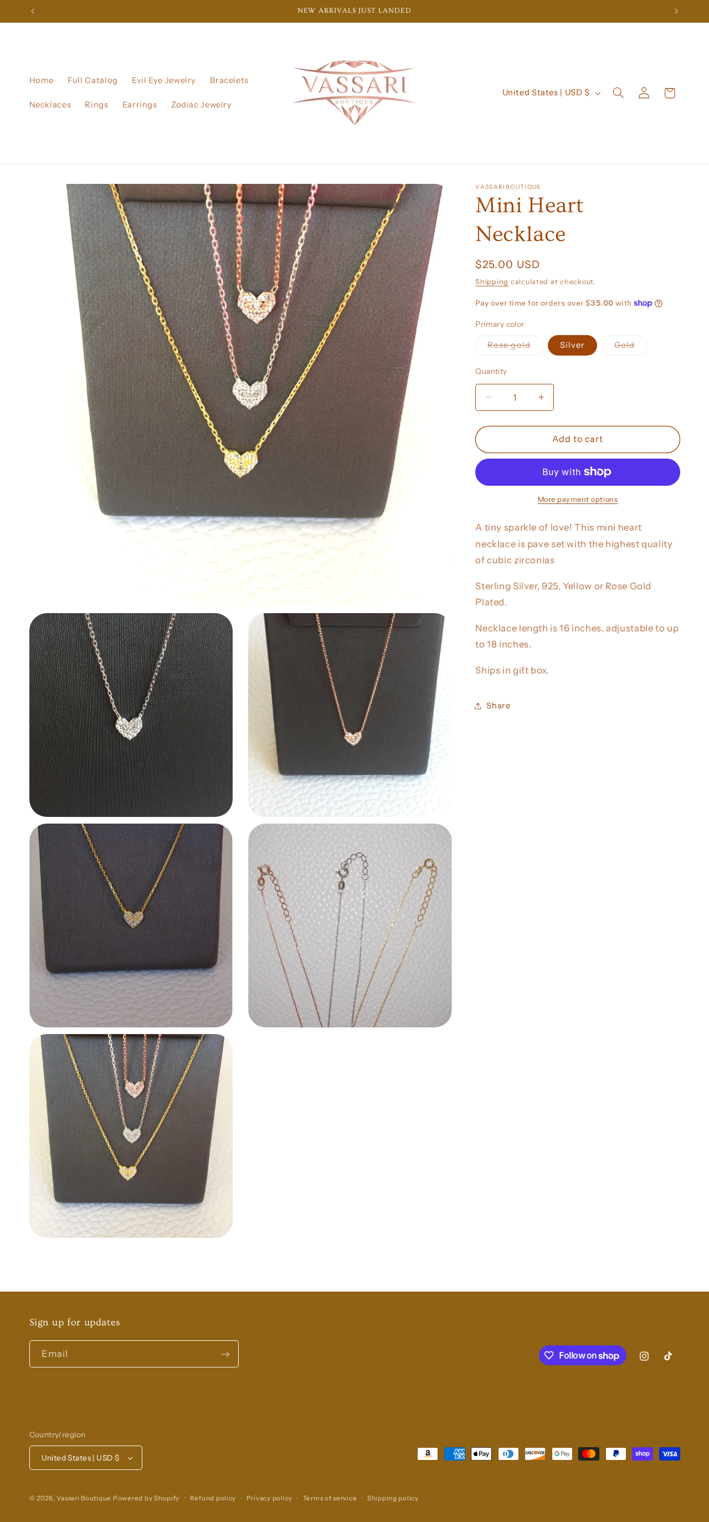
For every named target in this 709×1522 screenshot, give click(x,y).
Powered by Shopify (146, 1498)
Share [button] (498, 705)
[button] (618, 93)
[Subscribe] (225, 1353)
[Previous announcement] (32, 11)
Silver (572, 345)
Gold (630, 348)
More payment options (578, 499)
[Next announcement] (676, 11)
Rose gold (514, 348)
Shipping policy (393, 1498)
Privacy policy (269, 1498)
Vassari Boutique (84, 1498)
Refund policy (213, 1498)
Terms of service (330, 1498)
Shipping (491, 281)
